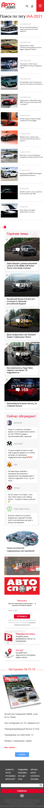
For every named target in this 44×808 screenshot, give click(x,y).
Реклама (34, 779)
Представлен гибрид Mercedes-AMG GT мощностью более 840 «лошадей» (31, 102)
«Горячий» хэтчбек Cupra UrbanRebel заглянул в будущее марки (31, 66)
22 (9, 95)
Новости (5, 22)
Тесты (8, 773)
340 (9, 41)
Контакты (35, 776)
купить (22, 754)
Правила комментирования (34, 806)
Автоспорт (10, 779)
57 (9, 77)
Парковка (22, 773)
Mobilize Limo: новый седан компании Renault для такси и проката (30, 139)
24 (9, 187)
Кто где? (21, 776)
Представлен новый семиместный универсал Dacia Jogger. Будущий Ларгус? (30, 47)
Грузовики (10, 776)
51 (9, 114)
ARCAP (33, 773)
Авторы (34, 769)
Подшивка (22, 769)
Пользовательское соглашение (11, 806)
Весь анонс (9, 747)
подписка (22, 791)
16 (9, 59)
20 (9, 205)
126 (9, 150)
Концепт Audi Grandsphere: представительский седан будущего (29, 29)
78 (9, 169)
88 (9, 22)
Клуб (20, 779)
